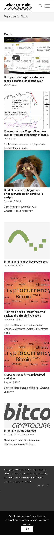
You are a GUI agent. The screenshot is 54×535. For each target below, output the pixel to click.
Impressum (18, 482)
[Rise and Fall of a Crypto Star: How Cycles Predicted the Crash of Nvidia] (27, 110)
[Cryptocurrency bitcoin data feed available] (27, 353)
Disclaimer (8, 482)
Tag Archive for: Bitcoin (16, 16)
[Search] (39, 6)
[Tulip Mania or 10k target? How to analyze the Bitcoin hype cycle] (27, 290)
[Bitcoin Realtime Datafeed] (27, 415)
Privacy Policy (36, 478)
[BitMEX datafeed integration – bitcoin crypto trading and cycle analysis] (27, 168)
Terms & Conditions (21, 478)
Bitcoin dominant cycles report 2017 (26, 261)
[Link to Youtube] (38, 485)
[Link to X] (47, 485)
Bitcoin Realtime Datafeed (20, 430)
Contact (28, 482)
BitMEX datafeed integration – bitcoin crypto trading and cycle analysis (23, 194)
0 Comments (27, 434)
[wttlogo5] (22, 6)
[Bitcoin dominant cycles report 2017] (27, 240)
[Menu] (46, 6)
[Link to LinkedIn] (43, 485)
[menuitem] (39, 6)
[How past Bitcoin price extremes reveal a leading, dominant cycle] (27, 55)
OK (27, 529)
